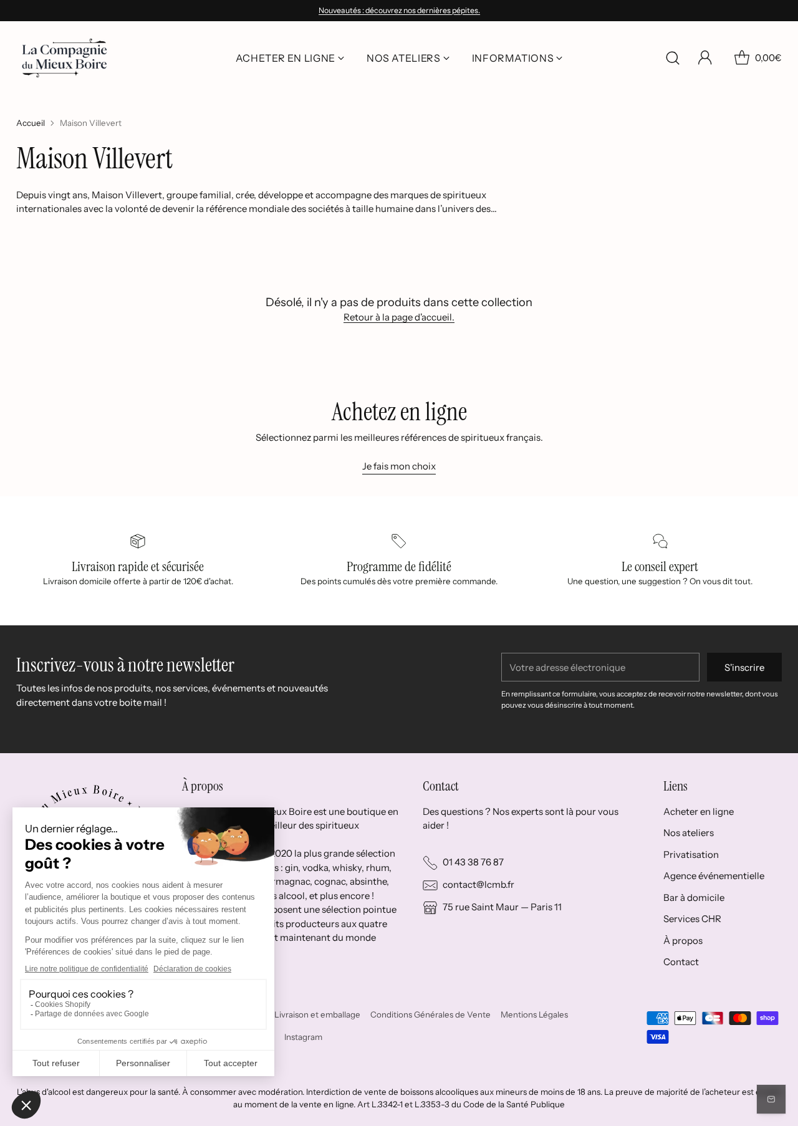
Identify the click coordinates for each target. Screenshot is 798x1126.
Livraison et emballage (317, 1014)
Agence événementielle (713, 876)
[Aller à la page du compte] (705, 58)
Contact (681, 962)
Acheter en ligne (698, 811)
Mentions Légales (534, 1014)
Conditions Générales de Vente (430, 1014)
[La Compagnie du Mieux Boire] (64, 58)
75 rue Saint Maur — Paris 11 (502, 907)
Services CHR (692, 919)
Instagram (303, 1037)
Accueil (30, 123)
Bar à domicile (693, 897)
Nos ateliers (688, 833)
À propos (683, 940)
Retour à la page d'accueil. (399, 317)
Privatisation (691, 854)
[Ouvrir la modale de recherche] (673, 58)
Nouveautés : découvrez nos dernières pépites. (399, 10)
